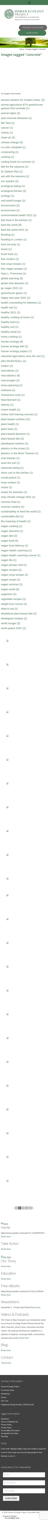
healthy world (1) (11, 331)
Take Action (10, 1243)
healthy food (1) (10, 322)
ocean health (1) (10, 409)
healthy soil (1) (9, 326)
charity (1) (7, 132)
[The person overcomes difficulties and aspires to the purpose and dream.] (24, 841)
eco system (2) (9, 181)
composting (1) (10, 152)
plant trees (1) (9, 428)
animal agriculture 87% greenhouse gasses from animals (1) (22, 106)
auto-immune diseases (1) (16, 118)
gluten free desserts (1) (14, 283)
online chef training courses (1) (19, 414)
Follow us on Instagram (42, 2)
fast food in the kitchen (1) (16, 220)
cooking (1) (7, 156)
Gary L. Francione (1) (13, 273)
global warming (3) (12, 278)
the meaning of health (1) (16, 521)
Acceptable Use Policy (9, 1433)
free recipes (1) (10, 258)
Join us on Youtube (45, 2)
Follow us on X (35, 2)
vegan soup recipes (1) (14, 574)
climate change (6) (12, 142)
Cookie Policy (6, 1428)
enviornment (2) (10, 205)
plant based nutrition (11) (15, 419)
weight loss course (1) (14, 603)
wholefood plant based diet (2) (19, 613)
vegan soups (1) (10, 579)
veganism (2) (8, 594)
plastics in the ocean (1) (15, 448)
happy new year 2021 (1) (15, 297)
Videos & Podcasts (15, 1314)
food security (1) (10, 244)
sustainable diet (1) (12, 516)
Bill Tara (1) (7, 122)
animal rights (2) (10, 113)
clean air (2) (8, 137)
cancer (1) (7, 127)
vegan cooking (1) (11, 526)
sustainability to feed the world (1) (21, 511)
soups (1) (6, 487)
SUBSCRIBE (11, 1498)
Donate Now (32, 33)
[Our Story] (24, 1256)
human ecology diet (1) (14, 346)
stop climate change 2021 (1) (18, 496)
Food (3, 1443)
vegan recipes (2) (11, 569)
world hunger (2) (10, 623)
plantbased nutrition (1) (14, 443)
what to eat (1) (9, 608)
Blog (4, 1344)
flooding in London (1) (14, 239)
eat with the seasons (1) (15, 176)
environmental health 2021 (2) (18, 215)
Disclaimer (5, 1419)
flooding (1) (7, 234)
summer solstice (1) (12, 506)
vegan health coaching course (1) (20, 555)
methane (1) (8, 390)
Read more (6, 1237)
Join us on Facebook (39, 2)
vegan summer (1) (12, 584)
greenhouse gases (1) (14, 293)
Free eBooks (10, 1285)
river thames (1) (10, 458)
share (2, 1371)
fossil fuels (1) (9, 254)
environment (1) (10, 210)
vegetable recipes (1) (13, 599)
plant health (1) (10, 424)
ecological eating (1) (13, 186)
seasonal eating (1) (12, 467)
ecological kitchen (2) (13, 190)
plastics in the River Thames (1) (19, 453)
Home (5, 1227)
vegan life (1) (8, 560)
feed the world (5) (11, 224)
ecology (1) (7, 195)
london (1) (7, 365)
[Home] (24, 1223)
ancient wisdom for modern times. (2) (23, 99)
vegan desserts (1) (12, 531)
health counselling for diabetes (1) (21, 302)
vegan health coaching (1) (16, 550)
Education (8, 1273)
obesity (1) (7, 404)
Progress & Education (33, 27)
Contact (7, 1357)
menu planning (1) (11, 385)
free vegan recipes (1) (14, 268)
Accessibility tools (12, 1518)
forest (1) (6, 249)
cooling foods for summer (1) (18, 161)
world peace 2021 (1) (13, 628)
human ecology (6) (12, 341)
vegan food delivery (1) (14, 545)
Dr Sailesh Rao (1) (12, 171)
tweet (5, 1371)
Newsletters (10, 1301)
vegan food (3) (9, 540)
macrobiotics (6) (10, 375)
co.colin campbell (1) (13, 147)
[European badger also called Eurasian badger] (24, 722)
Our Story (8, 1261)
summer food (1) (10, 501)
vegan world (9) (10, 589)
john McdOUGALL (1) (13, 360)
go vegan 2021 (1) (12, 288)
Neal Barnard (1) (10, 399)
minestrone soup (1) (13, 394)
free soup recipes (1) (13, 263)
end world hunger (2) (13, 200)
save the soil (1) (10, 462)
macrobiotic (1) (10, 370)
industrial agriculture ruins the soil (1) (23, 356)
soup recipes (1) (10, 482)
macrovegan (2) (10, 380)
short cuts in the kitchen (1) (17, 472)
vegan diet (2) (9, 535)
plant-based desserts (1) (15, 433)
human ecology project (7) (16, 351)
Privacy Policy (6, 1425)
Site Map (4, 1436)
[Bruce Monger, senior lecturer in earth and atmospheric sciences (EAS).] (24, 746)
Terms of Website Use (9, 1422)
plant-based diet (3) (12, 438)
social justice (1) (10, 477)
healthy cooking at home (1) (17, 317)
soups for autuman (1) (14, 492)
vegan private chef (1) (14, 564)
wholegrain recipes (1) (14, 618)
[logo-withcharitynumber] (24, 15)
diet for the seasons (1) (14, 166)
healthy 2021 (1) (10, 312)
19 (31, 1208)
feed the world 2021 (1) (14, 229)
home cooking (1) (11, 336)
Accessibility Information (10, 1430)
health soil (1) (9, 307)
